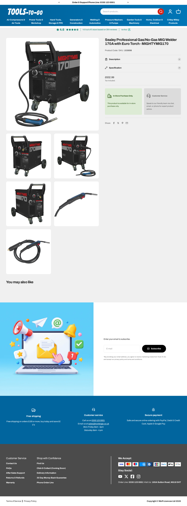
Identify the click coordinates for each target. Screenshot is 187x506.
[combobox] (129, 11)
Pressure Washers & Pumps (114, 21)
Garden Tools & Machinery (134, 21)
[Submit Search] (161, 11)
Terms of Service (13, 501)
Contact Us (11, 463)
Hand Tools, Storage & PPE (56, 21)
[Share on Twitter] (118, 123)
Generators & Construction (76, 21)
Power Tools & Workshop (36, 21)
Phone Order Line (45, 482)
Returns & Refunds (15, 478)
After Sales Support (15, 473)
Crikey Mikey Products (173, 21)
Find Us (40, 463)
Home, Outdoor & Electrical (154, 21)
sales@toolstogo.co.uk (98, 424)
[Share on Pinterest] (122, 123)
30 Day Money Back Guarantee (51, 478)
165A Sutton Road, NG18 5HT (166, 482)
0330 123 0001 (98, 420)
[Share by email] (127, 123)
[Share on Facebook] (114, 123)
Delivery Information (46, 473)
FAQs (9, 468)
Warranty (10, 482)
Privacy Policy (30, 501)
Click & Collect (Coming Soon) (51, 468)
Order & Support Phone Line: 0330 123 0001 (93, 2)
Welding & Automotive (94, 21)
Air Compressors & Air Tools (16, 21)
